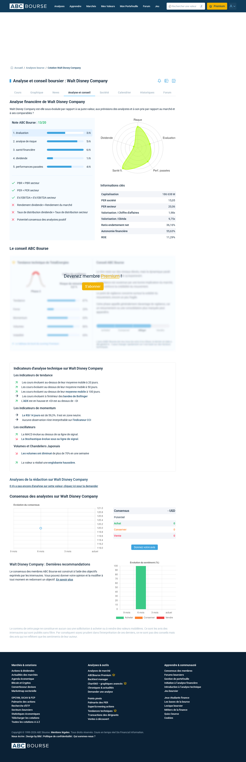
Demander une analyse (100, 691)
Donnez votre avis (144, 547)
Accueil (18, 67)
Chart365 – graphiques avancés (105, 683)
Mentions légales (60, 732)
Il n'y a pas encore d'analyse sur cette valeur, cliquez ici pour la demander (54, 486)
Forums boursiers (174, 674)
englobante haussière (61, 462)
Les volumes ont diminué (36, 453)
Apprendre (75, 6)
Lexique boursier (173, 705)
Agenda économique (23, 678)
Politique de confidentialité (57, 736)
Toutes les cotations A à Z (26, 721)
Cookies (168, 717)
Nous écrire (18, 736)
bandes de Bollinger (75, 396)
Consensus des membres (178, 670)
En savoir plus (64, 579)
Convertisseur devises (24, 686)
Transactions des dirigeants (103, 715)
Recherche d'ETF (21, 705)
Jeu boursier (171, 691)
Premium (219, 6)
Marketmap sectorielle (24, 691)
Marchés (91, 6)
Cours (17, 92)
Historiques (147, 92)
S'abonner (93, 286)
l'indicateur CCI (82, 419)
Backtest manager (98, 679)
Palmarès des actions (23, 701)
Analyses (59, 6)
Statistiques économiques (26, 713)
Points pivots (95, 698)
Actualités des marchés (25, 674)
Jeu (157, 6)
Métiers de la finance (175, 709)
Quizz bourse (171, 713)
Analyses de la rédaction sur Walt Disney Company (49, 479)
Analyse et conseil (79, 92)
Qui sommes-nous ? (84, 736)
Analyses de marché (99, 670)
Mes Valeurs (108, 6)
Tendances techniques (100, 711)
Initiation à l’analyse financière (181, 682)
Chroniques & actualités (101, 687)
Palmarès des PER (98, 702)
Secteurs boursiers (22, 709)
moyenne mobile (76, 391)
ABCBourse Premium (99, 675)
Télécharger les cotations (25, 717)
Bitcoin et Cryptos (21, 682)
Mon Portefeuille (129, 6)
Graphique (36, 92)
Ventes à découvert (98, 719)
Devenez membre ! (93, 276)
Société (104, 92)
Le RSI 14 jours (31, 415)
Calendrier (124, 92)
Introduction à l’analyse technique (182, 686)
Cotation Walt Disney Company (64, 67)
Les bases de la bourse (177, 701)
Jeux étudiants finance (176, 697)
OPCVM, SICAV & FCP (23, 697)
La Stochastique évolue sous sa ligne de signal (49, 439)
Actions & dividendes (23, 670)
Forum (146, 6)
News (55, 92)
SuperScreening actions (101, 706)
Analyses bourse (35, 67)
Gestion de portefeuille (176, 678)
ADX (25, 400)
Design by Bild (33, 736)
